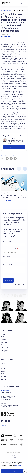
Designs (3, 339)
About (3, 363)
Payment (3, 376)
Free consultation (14, 147)
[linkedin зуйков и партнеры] (9, 421)
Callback (4, 425)
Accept (14, 471)
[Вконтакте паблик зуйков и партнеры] (6, 421)
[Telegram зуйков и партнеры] (2, 421)
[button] (25, 169)
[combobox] (5, 252)
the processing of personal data (10, 285)
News (2, 366)
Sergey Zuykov (12, 139)
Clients (3, 371)
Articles (3, 368)
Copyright (4, 342)
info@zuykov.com (6, 390)
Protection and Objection (5, 351)
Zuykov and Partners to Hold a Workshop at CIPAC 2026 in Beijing (13, 196)
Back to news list (9, 155)
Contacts (3, 379)
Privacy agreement (14, 455)
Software (3, 345)
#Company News (6, 36)
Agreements (4, 347)
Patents (3, 334)
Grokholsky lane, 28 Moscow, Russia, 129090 (9, 405)
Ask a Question (8, 280)
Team (2, 373)
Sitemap (14, 457)
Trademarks (4, 337)
